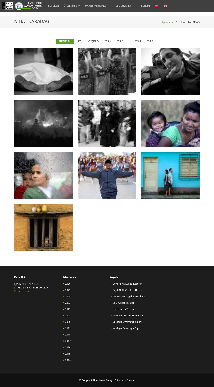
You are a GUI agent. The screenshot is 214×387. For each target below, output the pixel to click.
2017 (68, 341)
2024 (68, 296)
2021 (68, 315)
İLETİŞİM (145, 6)
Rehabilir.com (21, 291)
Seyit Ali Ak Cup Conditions (127, 290)
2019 (68, 328)
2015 (68, 354)
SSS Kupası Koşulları (124, 303)
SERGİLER (53, 6)
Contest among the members (129, 296)
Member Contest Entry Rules (128, 315)
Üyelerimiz (167, 22)
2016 (68, 347)
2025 (68, 290)
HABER (39, 6)
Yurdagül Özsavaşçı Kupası (127, 322)
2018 (68, 334)
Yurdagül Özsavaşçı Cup (126, 328)
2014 (68, 360)
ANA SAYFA (25, 6)
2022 (68, 309)
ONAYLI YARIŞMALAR (96, 6)
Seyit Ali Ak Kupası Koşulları (127, 284)
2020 (68, 322)
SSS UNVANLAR (124, 6)
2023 (68, 303)
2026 (68, 284)
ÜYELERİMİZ (70, 6)
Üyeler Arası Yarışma (124, 309)
